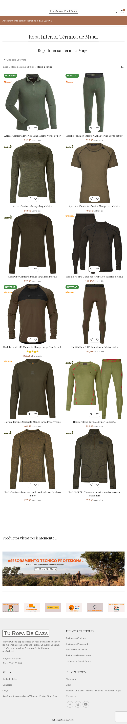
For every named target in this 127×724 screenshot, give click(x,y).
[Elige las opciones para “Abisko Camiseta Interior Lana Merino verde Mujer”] (30, 128)
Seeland (99, 690)
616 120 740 (15, 663)
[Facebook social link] (70, 704)
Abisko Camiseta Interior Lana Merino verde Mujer (32, 135)
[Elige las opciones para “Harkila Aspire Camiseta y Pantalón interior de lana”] (91, 269)
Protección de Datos (76, 649)
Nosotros (71, 679)
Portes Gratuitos (48, 696)
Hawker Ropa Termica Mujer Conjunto (94, 421)
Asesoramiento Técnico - (26, 696)
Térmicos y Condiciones (78, 661)
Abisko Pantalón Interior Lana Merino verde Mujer (94, 135)
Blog (68, 684)
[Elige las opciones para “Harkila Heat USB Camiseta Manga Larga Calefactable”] (30, 339)
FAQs (5, 690)
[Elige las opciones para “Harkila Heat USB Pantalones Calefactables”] (91, 339)
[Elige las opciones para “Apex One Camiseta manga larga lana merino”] (30, 269)
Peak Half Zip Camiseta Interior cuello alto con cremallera (94, 494)
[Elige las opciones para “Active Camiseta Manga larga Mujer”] (30, 199)
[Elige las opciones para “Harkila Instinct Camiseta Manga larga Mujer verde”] (30, 414)
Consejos (7, 684)
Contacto (71, 696)
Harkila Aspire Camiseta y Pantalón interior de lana (94, 276)
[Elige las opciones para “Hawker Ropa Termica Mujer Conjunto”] (91, 414)
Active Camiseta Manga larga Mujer (32, 206)
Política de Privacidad (77, 643)
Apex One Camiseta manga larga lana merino (32, 276)
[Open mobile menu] (4, 11)
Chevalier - (80, 690)
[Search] (115, 11)
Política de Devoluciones (78, 655)
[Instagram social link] (78, 704)
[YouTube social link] (86, 704)
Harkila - (90, 690)
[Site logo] (63, 11)
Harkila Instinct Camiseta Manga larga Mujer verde (32, 421)
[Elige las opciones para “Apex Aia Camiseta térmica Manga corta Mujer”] (91, 199)
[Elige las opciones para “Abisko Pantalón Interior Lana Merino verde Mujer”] (91, 128)
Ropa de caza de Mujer (23, 66)
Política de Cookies (76, 638)
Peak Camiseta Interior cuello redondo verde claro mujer (32, 494)
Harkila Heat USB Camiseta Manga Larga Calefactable (32, 347)
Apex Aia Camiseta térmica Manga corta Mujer (94, 206)
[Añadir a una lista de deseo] (35, 128)
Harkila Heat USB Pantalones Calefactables (94, 347)
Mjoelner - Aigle (113, 690)
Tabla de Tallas (9, 679)
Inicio (5, 66)
